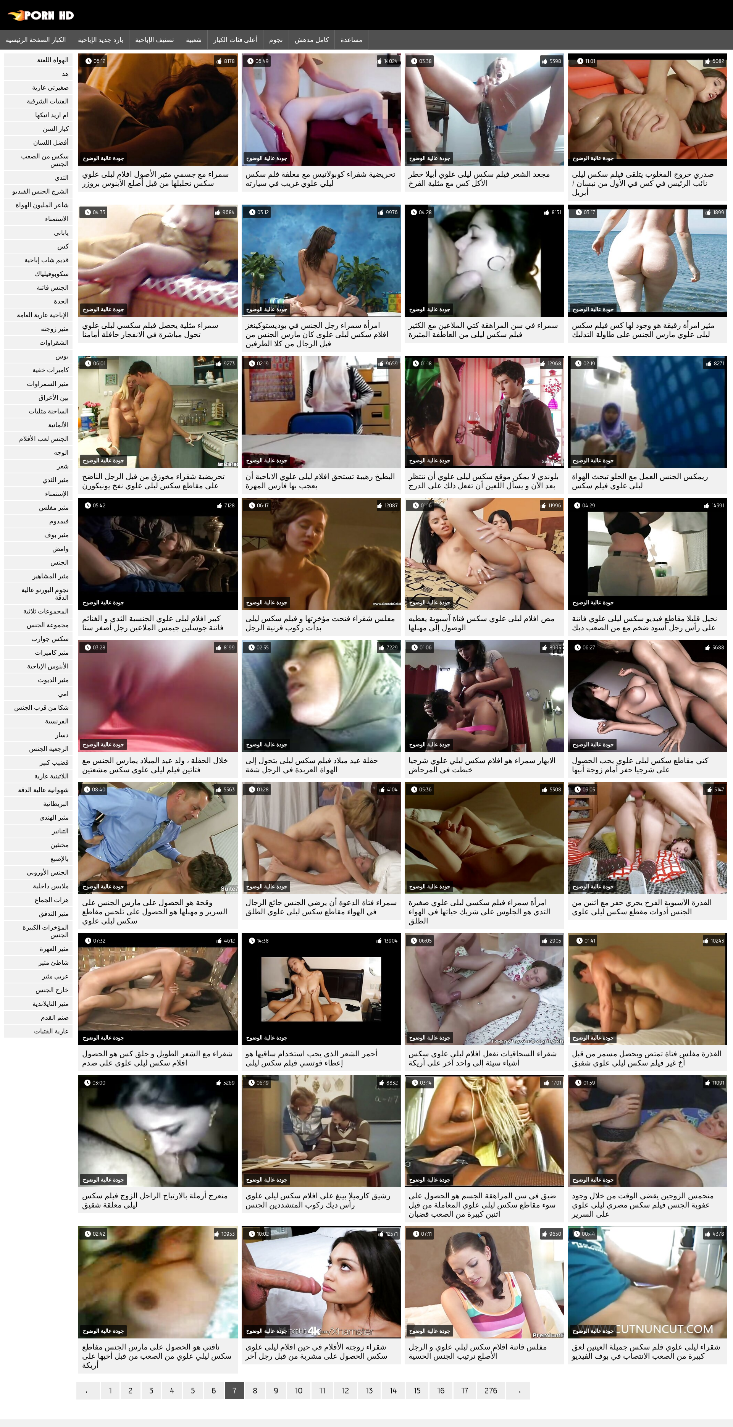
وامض (60, 548)
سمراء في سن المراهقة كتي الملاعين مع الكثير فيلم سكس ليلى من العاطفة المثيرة (483, 330)
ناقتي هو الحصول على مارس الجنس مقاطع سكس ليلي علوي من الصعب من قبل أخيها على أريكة (157, 1356)
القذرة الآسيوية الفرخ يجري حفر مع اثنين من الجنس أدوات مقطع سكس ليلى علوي (642, 907)
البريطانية (56, 803)
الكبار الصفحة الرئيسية (36, 40)
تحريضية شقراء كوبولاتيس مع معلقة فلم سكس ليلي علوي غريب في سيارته (320, 179)
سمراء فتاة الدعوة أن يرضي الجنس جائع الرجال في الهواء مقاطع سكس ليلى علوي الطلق (321, 907)
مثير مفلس (54, 507)
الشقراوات (54, 342)
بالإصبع (59, 858)
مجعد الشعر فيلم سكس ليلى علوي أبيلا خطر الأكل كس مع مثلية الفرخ (479, 179)
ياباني (61, 232)
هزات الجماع (52, 900)
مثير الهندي (54, 817)
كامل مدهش (311, 40)
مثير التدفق (54, 913)
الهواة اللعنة (53, 60)
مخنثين (59, 845)
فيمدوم (59, 521)
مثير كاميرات (52, 652)
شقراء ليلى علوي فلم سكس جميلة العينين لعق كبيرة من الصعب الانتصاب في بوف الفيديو (646, 1352)
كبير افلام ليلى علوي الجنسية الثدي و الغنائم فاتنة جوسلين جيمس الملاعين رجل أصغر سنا (153, 623)
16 (441, 1390)
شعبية (194, 40)
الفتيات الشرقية (48, 101)
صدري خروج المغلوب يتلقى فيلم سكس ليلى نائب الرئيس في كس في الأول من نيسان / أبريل (643, 183)
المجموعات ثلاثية (46, 611)
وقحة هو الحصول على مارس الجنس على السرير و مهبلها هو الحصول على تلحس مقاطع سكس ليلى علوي (155, 911)
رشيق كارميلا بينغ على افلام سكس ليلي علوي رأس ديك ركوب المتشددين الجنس (318, 1200)
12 (345, 1390)
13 (369, 1390)
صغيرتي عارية (50, 87)
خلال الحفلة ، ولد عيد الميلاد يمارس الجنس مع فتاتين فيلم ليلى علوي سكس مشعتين (155, 765)
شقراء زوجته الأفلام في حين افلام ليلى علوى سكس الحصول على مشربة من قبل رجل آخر (316, 1352)
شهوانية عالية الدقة (43, 790)
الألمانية (58, 425)
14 (393, 1390)
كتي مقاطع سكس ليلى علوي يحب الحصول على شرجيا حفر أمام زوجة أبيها (640, 765)
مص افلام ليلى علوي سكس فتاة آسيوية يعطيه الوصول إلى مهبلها (481, 623)
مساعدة (351, 40)
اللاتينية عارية (51, 776)
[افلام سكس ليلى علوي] (41, 19)
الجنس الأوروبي (48, 872)
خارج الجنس (52, 990)
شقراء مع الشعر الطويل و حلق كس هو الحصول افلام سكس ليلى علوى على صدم (157, 1058)
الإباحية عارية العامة (43, 315)
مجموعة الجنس (48, 625)
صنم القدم (55, 1017)
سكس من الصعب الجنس (45, 160)
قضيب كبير (54, 762)
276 (490, 1390)
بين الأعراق (54, 397)
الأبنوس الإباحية (48, 666)
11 (322, 1390)
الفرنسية (57, 721)
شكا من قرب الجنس (41, 707)
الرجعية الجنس (49, 748)
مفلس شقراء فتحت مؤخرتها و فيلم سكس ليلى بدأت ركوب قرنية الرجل (320, 623)
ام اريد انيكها (52, 115)
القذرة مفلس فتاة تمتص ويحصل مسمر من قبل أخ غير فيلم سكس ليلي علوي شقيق (647, 1058)
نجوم (276, 40)
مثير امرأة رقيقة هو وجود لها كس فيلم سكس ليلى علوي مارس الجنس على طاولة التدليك (643, 330)
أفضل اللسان (51, 142)
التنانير (60, 831)
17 (464, 1390)
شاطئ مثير (54, 962)
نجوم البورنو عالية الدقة (45, 593)
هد (65, 73)
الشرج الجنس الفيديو (40, 191)
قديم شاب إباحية (46, 260)
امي (63, 693)
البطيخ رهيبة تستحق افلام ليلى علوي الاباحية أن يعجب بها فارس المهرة (320, 481)
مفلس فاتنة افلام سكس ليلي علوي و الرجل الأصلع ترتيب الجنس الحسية (477, 1352)
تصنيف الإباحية (154, 40)
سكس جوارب (50, 638)
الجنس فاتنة (53, 287)
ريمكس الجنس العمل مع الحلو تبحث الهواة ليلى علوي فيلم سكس (640, 481)
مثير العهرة (54, 948)
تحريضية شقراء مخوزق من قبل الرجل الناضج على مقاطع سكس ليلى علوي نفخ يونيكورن (153, 481)
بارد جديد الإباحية (100, 40)
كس (63, 246)
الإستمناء (57, 493)
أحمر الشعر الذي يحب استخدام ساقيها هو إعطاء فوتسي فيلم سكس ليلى (311, 1058)
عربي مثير (55, 976)
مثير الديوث (53, 680)
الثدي (62, 177)
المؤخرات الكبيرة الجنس (46, 931)
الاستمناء (57, 219)
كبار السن (56, 128)
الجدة (61, 301)
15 (417, 1390)
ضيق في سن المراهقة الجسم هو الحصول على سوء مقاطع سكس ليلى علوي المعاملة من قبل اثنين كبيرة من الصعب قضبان (482, 1205)
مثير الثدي (55, 480)
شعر (63, 466)
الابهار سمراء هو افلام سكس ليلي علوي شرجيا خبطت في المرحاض (482, 765)
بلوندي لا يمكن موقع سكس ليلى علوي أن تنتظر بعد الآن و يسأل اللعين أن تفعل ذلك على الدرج (483, 481)
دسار (62, 735)
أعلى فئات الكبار (235, 40)
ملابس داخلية (51, 886)
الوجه (61, 452)
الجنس (59, 562)
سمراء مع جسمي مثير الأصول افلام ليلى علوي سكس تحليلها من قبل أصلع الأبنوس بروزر (155, 179)
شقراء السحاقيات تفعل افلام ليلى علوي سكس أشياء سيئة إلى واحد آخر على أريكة (482, 1058)
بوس (62, 356)
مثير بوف (56, 535)
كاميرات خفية (50, 370)
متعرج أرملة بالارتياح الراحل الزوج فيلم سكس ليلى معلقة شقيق (155, 1200)
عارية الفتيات (51, 1031)
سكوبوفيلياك (52, 274)
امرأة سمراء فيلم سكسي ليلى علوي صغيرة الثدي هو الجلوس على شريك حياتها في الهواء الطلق (479, 911)
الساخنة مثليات (49, 411)
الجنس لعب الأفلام (44, 438)
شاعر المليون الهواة (42, 205)
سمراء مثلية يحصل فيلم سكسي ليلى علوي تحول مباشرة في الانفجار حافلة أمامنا (150, 330)
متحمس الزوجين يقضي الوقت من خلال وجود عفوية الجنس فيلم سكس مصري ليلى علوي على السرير (643, 1205)
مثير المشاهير (50, 576)
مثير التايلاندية (50, 1003)
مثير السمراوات (48, 383)
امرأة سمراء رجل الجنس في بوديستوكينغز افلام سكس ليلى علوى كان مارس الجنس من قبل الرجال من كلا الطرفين (317, 334)
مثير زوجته (55, 329)
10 (299, 1390)
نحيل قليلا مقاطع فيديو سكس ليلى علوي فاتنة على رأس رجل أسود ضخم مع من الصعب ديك (644, 623)
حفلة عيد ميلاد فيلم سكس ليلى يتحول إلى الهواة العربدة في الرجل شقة (311, 765)
